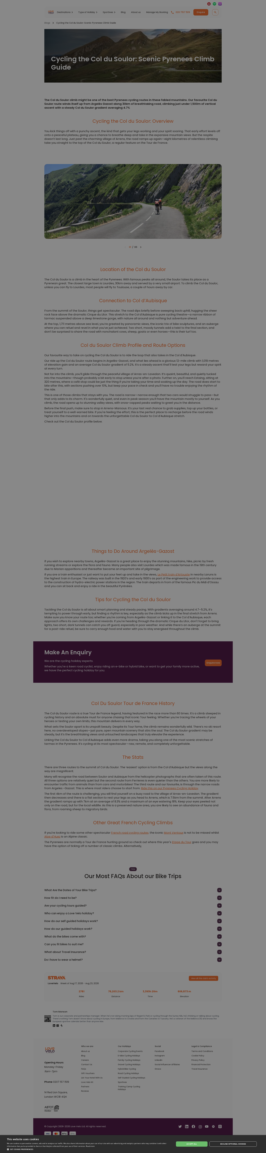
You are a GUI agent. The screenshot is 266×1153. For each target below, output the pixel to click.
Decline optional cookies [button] (233, 1144)
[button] (88, 1149)
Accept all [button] (191, 1144)
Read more (90, 1146)
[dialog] (133, 1144)
